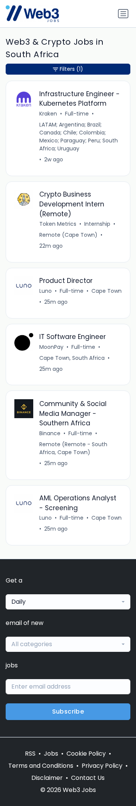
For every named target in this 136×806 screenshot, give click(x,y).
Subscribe (68, 711)
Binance (49, 433)
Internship (97, 224)
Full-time (77, 113)
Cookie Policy (86, 753)
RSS (30, 753)
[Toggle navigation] (123, 13)
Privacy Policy (102, 765)
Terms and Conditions (40, 765)
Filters (71, 69)
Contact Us (88, 777)
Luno (45, 291)
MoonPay (51, 347)
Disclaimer (47, 777)
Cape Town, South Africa (72, 358)
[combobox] (68, 601)
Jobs (51, 753)
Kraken (48, 113)
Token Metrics (57, 224)
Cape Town (106, 291)
